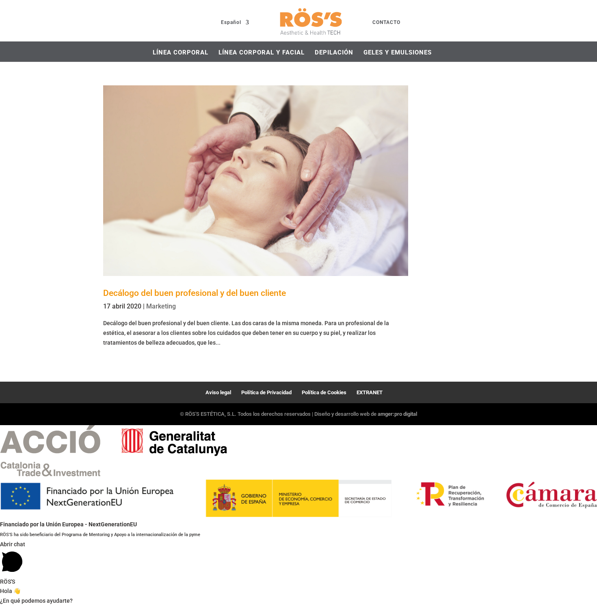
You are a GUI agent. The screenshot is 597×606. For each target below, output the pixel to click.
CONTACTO (386, 22)
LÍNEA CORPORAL (180, 52)
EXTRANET (370, 392)
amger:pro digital (397, 414)
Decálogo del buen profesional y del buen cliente (194, 293)
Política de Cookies (324, 392)
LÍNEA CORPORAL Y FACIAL (261, 52)
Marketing (161, 306)
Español (231, 22)
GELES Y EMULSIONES (397, 52)
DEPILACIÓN (334, 52)
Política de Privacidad (266, 392)
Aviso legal (218, 392)
